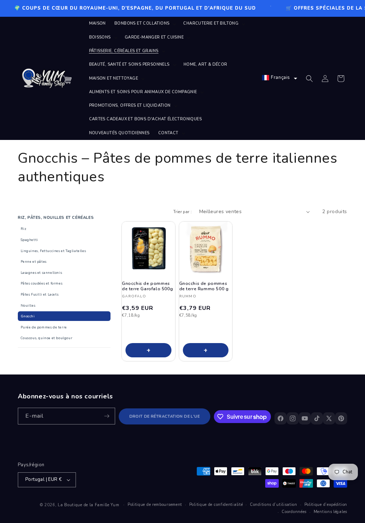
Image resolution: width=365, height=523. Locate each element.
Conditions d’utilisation (273, 504)
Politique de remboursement (155, 504)
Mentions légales (330, 511)
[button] (144, 23)
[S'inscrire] (107, 416)
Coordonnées (294, 511)
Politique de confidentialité (216, 504)
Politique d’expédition (325, 504)
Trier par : (182, 212)
